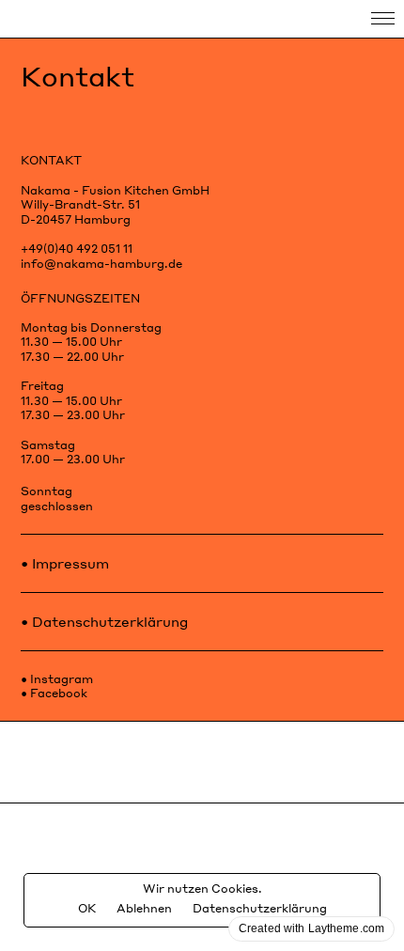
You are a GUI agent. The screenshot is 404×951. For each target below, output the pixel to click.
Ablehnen (144, 908)
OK (87, 908)
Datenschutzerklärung (260, 908)
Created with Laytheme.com (311, 928)
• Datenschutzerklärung (104, 621)
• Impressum (65, 562)
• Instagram (57, 679)
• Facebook (54, 693)
